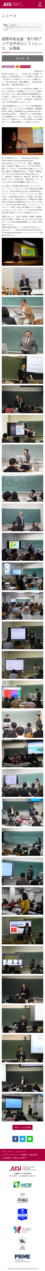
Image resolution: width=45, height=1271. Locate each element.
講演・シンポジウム (8, 66)
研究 (17, 66)
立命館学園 (7, 1158)
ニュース (13, 25)
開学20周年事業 (25, 66)
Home (6, 25)
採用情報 (24, 1155)
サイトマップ (21, 1152)
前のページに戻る (22, 1127)
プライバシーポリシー (11, 1155)
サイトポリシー (8, 1152)
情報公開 (33, 1155)
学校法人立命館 (18, 1158)
